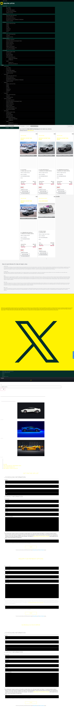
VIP (31, 380)
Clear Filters (70, 126)
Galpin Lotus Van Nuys (37, 298)
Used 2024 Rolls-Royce (43, 198)
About (37, 305)
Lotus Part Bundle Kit (9, 461)
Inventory (37, 295)
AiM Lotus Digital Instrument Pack (12, 460)
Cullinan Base (43, 201)
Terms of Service (41, 616)
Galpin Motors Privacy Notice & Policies (41, 536)
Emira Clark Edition (10, 23)
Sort (28, 126)
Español (2, 378)
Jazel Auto (6, 376)
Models (37, 294)
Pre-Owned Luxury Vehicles (11, 463)
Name (6, 694)
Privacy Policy (35, 616)
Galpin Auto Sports (10, 49)
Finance (37, 303)
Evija (7, 31)
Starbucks (10, 59)
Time (6, 484)
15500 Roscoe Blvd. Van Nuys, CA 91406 (37, 301)
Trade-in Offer (9, 12)
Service (37, 304)
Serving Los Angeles (13, 63)
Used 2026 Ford (23, 135)
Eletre (5, 459)
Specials (37, 296)
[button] (27, 65)
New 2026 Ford (30, 130)
